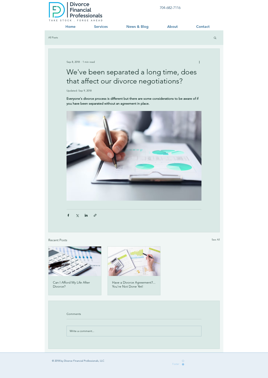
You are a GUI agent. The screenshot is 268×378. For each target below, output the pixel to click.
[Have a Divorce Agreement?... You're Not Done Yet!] (134, 261)
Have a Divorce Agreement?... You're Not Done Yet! (134, 284)
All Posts (53, 37)
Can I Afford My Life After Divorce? (71, 284)
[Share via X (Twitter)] (77, 215)
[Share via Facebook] (68, 215)
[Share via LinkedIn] (86, 215)
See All (216, 239)
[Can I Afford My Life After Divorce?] (74, 261)
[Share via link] (95, 215)
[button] (215, 37)
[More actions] (199, 62)
